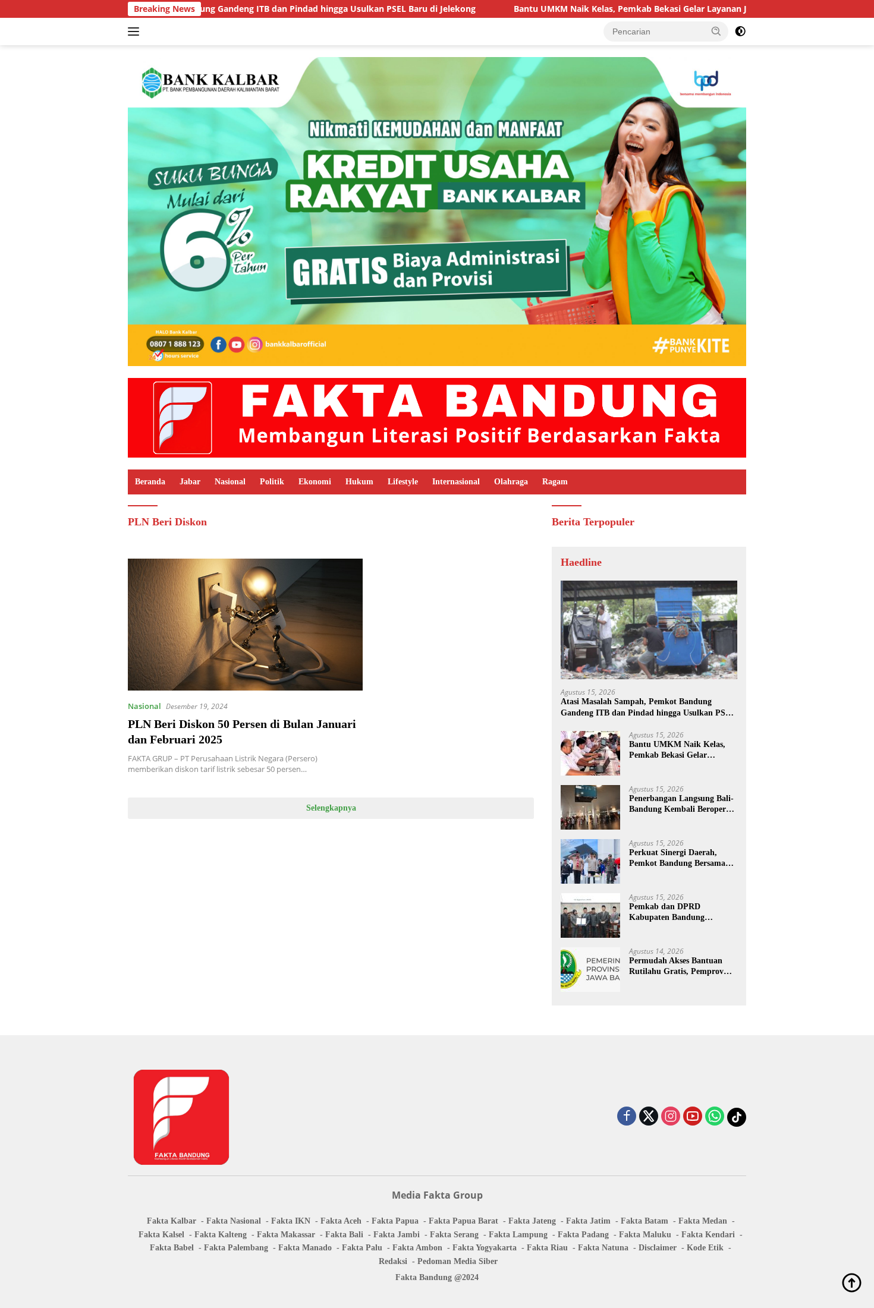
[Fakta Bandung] (437, 417)
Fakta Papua (395, 1220)
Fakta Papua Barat (463, 1220)
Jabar (190, 481)
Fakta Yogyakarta (484, 1247)
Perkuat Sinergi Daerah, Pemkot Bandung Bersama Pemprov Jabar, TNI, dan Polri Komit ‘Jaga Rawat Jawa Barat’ (677, 858)
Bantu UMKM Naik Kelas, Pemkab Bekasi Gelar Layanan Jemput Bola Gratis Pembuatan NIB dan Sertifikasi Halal (681, 750)
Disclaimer (658, 1247)
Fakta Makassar (286, 1234)
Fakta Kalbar (171, 1220)
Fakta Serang (454, 1234)
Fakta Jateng (532, 1220)
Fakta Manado (305, 1247)
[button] (716, 30)
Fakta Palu (362, 1247)
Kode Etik (705, 1247)
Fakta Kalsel (161, 1234)
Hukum (359, 481)
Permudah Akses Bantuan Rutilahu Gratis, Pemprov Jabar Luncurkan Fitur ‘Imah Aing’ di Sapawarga (676, 966)
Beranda (150, 481)
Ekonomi (314, 481)
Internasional (456, 481)
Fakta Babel (172, 1247)
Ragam (555, 481)
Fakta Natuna (603, 1247)
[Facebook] (626, 1117)
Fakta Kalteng (220, 1234)
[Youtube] (692, 1117)
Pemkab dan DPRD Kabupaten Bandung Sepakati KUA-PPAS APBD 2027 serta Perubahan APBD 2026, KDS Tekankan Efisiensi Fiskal (680, 912)
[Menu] (136, 31)
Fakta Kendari (708, 1234)
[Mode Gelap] (740, 31)
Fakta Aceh (340, 1220)
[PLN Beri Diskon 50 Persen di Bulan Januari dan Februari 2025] (245, 625)
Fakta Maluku (645, 1234)
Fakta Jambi (396, 1234)
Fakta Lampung (518, 1234)
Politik (272, 481)
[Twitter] (648, 1117)
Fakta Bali (344, 1234)
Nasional (230, 481)
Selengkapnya (331, 807)
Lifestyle (403, 481)
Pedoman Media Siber (457, 1261)
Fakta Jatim (588, 1220)
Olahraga (511, 481)
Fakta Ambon (417, 1247)
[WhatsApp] (714, 1117)
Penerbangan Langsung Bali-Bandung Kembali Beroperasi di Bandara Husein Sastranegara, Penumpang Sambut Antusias (682, 804)
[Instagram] (670, 1117)
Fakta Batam (644, 1220)
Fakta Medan (702, 1220)
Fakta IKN (290, 1220)
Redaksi (393, 1261)
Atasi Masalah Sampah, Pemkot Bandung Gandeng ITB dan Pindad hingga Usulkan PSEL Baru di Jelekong (648, 707)
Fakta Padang (583, 1234)
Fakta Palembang (236, 1247)
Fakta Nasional (233, 1220)
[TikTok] (736, 1117)
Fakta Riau (547, 1247)
